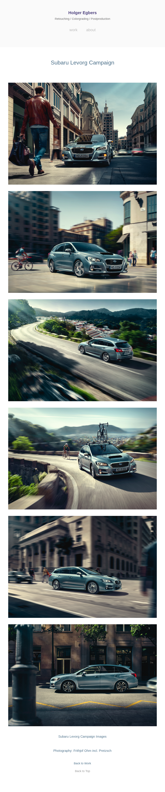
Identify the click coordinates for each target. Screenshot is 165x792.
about (91, 30)
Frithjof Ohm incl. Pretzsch (92, 750)
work (73, 30)
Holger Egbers (82, 12)
